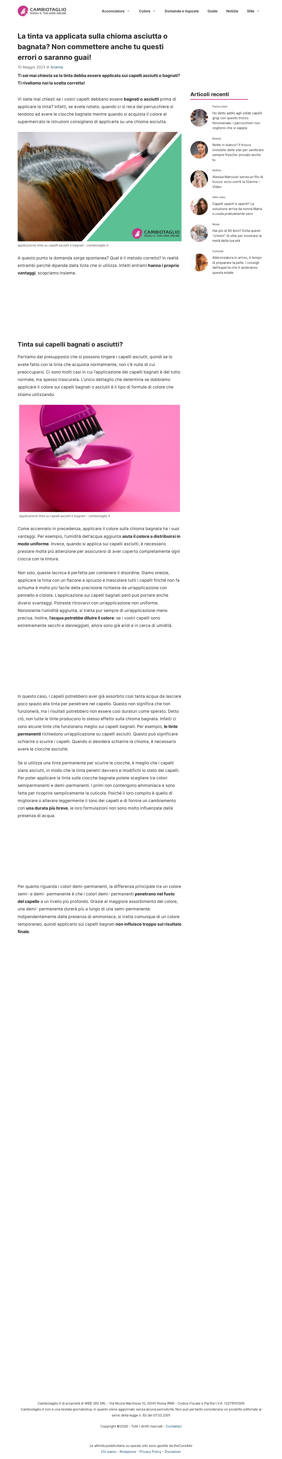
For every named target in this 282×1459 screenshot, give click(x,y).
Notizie (232, 11)
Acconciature (113, 11)
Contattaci (174, 1426)
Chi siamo (108, 1452)
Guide (212, 11)
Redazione (128, 1452)
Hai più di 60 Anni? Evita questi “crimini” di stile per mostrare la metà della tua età (237, 236)
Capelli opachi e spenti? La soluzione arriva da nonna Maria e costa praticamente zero (237, 209)
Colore (144, 11)
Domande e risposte (182, 11)
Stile (250, 11)
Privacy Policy (150, 1452)
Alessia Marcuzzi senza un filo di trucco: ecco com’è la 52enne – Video (237, 182)
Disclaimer (173, 1452)
